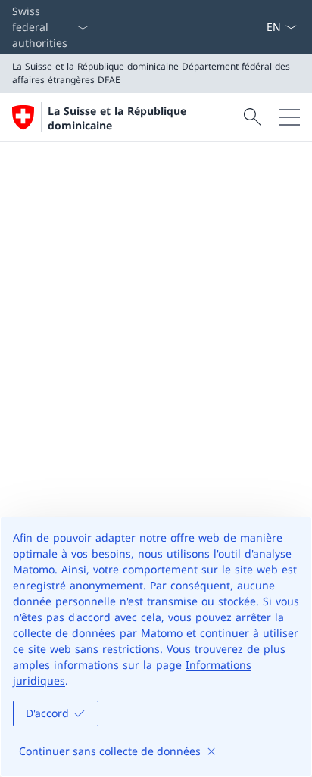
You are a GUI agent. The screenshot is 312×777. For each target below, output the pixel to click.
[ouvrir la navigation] (289, 117)
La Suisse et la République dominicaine (117, 118)
